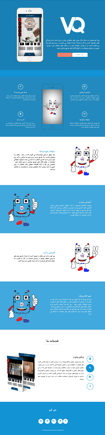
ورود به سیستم (65, 54)
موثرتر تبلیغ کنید (79, 54)
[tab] (90, 359)
